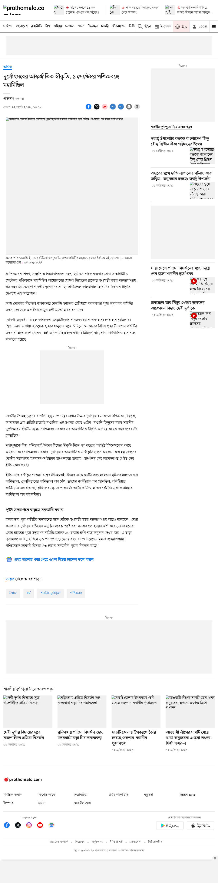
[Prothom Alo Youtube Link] (42, 826)
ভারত (7, 66)
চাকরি (105, 26)
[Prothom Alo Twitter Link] (20, 826)
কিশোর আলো (47, 795)
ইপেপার (8, 803)
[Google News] (51, 825)
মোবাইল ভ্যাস (82, 803)
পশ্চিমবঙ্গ (76, 593)
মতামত (69, 26)
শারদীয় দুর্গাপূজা (50, 593)
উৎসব (13, 593)
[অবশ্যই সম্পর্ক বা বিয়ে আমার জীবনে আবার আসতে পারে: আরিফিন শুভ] (170, 10)
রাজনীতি (36, 26)
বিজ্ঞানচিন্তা (80, 795)
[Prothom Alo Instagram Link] (31, 826)
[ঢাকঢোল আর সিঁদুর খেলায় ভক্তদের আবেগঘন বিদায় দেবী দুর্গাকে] (202, 319)
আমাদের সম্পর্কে (58, 842)
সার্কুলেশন (97, 842)
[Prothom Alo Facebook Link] (8, 826)
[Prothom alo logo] (22, 780)
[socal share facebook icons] (89, 109)
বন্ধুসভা (148, 795)
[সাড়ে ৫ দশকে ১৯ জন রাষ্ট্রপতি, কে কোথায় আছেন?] (59, 10)
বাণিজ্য (57, 26)
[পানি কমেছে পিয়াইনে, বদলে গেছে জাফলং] (115, 10)
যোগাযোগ (135, 842)
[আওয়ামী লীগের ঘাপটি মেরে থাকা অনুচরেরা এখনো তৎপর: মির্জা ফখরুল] (190, 711)
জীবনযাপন (119, 26)
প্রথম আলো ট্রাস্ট (118, 795)
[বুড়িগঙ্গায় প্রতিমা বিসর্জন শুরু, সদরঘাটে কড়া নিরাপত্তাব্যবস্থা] (81, 711)
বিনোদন (93, 26)
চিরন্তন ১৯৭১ (187, 795)
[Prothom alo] (25, 10)
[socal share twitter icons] (97, 109)
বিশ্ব (47, 26)
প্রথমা (42, 803)
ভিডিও (133, 26)
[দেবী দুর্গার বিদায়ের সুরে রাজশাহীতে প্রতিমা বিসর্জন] (27, 711)
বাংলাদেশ (22, 26)
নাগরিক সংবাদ (12, 795)
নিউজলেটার (155, 842)
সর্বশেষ (7, 26)
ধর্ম (28, 593)
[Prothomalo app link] (170, 826)
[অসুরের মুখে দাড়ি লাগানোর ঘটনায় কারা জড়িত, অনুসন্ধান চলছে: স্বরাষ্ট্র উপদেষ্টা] (202, 190)
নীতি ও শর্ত (116, 842)
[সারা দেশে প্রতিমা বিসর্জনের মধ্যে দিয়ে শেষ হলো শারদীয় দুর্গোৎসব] (202, 285)
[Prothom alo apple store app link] (200, 826)
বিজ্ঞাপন (80, 842)
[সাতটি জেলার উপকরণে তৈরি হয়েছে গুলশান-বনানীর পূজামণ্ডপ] (136, 711)
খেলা (81, 26)
